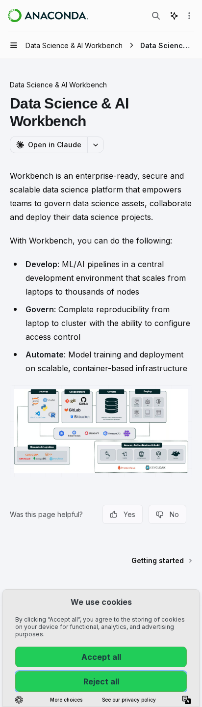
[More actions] (189, 16)
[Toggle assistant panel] (174, 15)
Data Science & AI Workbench (58, 85)
